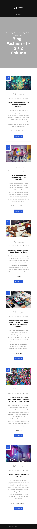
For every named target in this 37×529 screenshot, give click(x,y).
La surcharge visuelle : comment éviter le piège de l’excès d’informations (18, 399)
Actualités (15, 131)
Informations (21, 131)
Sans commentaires (14, 98)
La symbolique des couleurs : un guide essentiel (18, 177)
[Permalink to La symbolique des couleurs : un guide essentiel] (18, 162)
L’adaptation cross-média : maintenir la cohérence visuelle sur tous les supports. (18, 324)
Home (7, 33)
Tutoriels (22, 205)
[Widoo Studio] (18, 8)
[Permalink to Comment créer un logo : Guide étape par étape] (18, 236)
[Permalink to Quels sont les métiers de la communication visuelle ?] (18, 89)
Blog (12, 33)
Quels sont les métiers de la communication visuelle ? (18, 105)
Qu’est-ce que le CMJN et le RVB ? (18, 476)
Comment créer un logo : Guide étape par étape (18, 251)
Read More (17, 136)
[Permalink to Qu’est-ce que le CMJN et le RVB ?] (18, 461)
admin (27, 98)
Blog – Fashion (17, 33)
